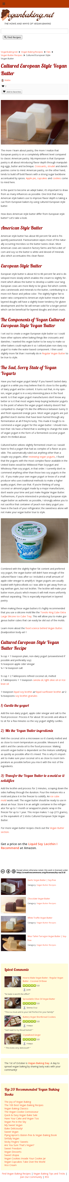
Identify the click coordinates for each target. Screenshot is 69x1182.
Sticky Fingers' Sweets (16, 1141)
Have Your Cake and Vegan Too (21, 1118)
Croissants (40, 166)
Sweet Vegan (11, 1131)
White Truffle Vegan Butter (40, 917)
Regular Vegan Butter (53, 353)
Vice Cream (10, 1165)
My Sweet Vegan (13, 1125)
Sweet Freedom (13, 1148)
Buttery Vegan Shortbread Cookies (39, 1017)
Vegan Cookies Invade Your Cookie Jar (25, 1158)
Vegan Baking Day (38, 1063)
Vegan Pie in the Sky (15, 1121)
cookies (57, 178)
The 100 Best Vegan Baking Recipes (23, 1105)
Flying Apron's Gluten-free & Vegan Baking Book (30, 1135)
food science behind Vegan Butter (43, 628)
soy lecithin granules (26, 695)
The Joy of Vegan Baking (17, 1101)
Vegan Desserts (12, 1151)
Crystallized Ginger (32, 1035)
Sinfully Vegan (11, 1138)
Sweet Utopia (11, 1155)
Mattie (8, 80)
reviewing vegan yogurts (42, 456)
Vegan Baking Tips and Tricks (49, 1173)
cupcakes (42, 178)
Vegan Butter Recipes (46, 885)
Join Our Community (31, 1177)
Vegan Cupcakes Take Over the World (24, 1161)
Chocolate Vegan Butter (39, 898)
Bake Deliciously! (13, 1128)
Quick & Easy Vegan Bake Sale (20, 1115)
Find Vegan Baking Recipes (16, 1173)
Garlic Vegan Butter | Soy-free (42, 880)
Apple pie (31, 178)
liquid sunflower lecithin (48, 691)
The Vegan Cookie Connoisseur (21, 1111)
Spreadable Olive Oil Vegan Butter (39, 999)
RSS (47, 1177)
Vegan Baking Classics (16, 1108)
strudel (51, 166)
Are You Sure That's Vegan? (19, 1145)
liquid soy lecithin (23, 691)
